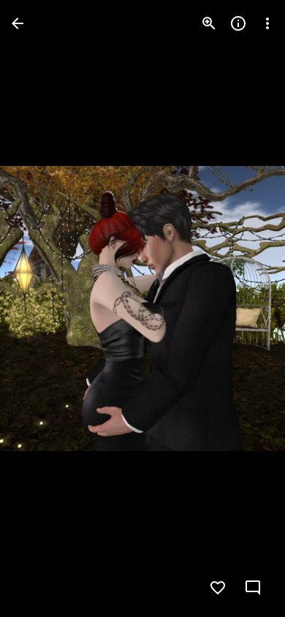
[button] (40, 308)
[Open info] (238, 23)
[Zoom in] (209, 23)
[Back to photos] (17, 23)
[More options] (267, 23)
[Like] (218, 588)
